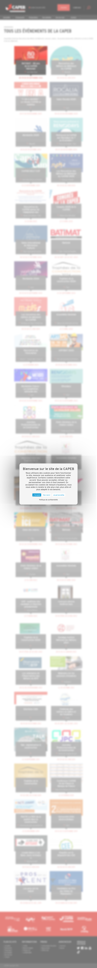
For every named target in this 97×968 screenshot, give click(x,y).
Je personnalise (58, 495)
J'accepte (36, 495)
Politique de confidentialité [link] (48, 500)
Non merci (46, 495)
